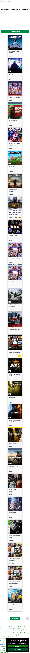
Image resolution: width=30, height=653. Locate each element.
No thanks (18, 649)
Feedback (2, 631)
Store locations (9, 637)
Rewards (2, 638)
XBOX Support (22, 629)
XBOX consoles (4, 627)
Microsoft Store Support (12, 635)
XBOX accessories (5, 629)
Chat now (17, 646)
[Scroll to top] (27, 618)
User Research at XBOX (17, 633)
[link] (15, 46)
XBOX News (13, 629)
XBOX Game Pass (22, 627)
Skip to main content (6, 1)
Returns (21, 635)
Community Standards (12, 631)
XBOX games (12, 627)
